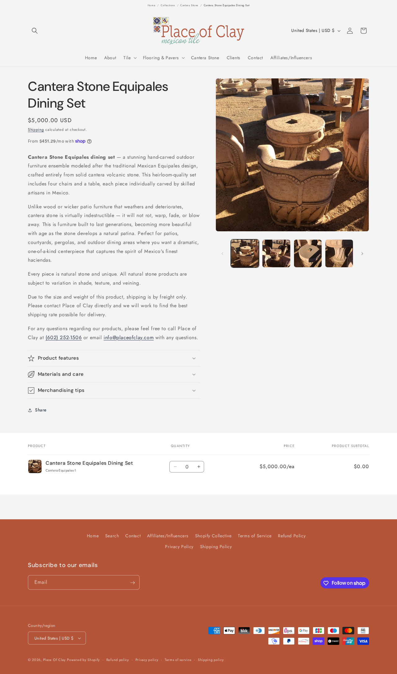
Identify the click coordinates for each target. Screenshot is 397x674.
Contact (133, 536)
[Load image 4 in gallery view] (339, 253)
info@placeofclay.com (129, 337)
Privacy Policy (179, 546)
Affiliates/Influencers (168, 536)
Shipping (36, 129)
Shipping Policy (216, 546)
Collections (168, 5)
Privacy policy (147, 659)
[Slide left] (222, 253)
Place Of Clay (54, 659)
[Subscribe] (132, 582)
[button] (35, 31)
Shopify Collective (213, 536)
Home (151, 5)
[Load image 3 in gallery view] (308, 253)
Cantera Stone (189, 5)
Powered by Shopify (83, 659)
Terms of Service (255, 536)
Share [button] (41, 410)
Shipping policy (211, 659)
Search (112, 536)
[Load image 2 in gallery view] (276, 253)
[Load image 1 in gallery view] (245, 253)
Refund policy (117, 659)
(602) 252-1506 (64, 337)
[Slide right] (362, 253)
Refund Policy (292, 536)
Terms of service (178, 659)
